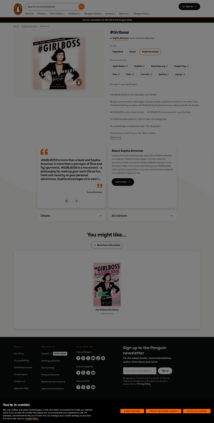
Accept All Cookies (197, 411)
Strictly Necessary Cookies (164, 411)
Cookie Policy (31, 418)
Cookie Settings (132, 411)
